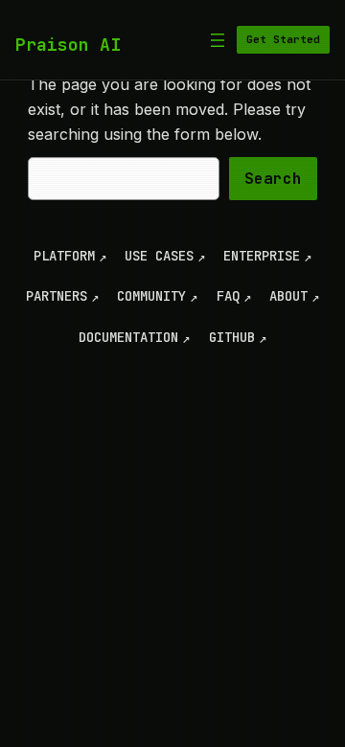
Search (273, 179)
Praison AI (68, 45)
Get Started (283, 39)
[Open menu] (217, 40)
